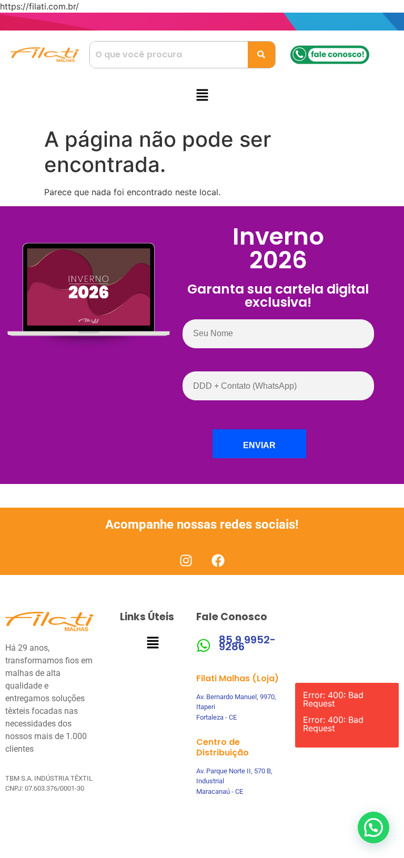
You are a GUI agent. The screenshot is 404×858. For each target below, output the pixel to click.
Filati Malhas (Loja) (237, 678)
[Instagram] (186, 560)
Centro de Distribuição (222, 747)
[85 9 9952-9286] (203, 645)
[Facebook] (218, 560)
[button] (202, 95)
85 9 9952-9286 (247, 643)
